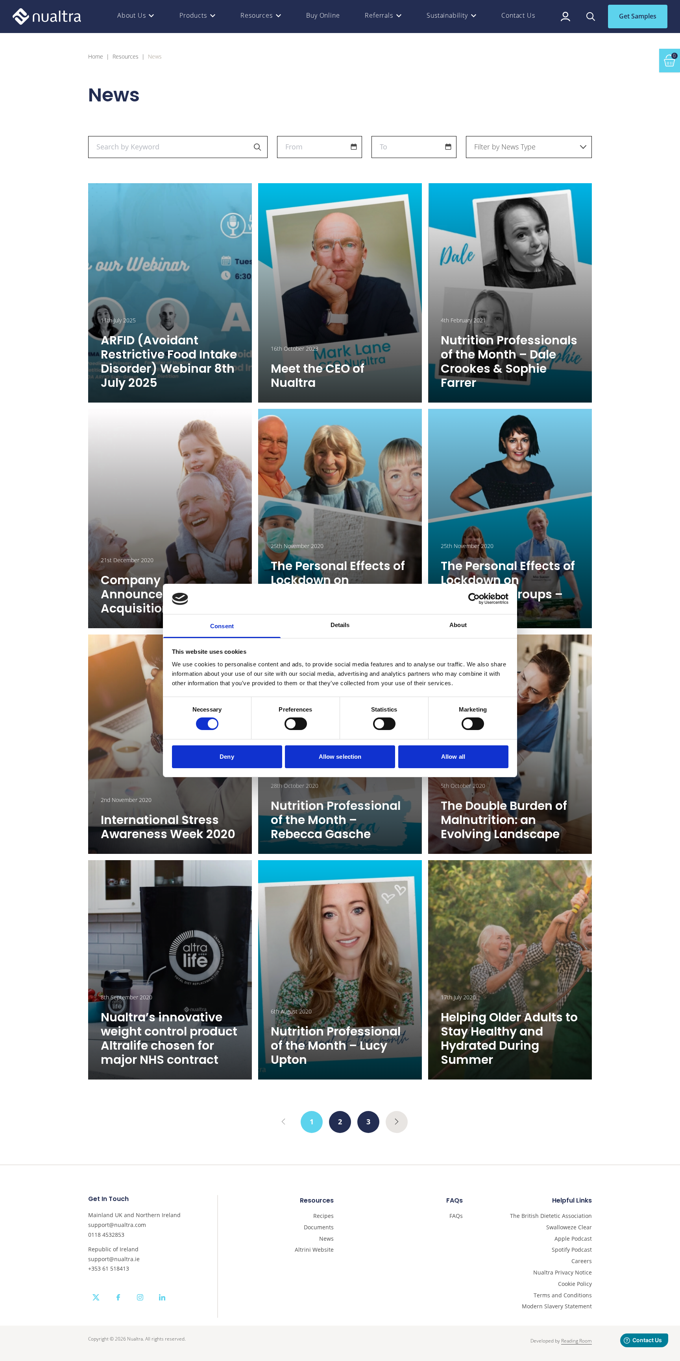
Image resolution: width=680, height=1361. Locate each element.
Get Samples (637, 16)
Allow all (453, 756)
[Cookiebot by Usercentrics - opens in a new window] (474, 599)
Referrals (379, 15)
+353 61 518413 (108, 1268)
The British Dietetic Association (551, 1216)
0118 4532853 (106, 1234)
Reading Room (576, 1340)
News (326, 1239)
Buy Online (323, 15)
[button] (354, 147)
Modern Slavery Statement (557, 1306)
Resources (256, 15)
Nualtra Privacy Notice (562, 1272)
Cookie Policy (575, 1284)
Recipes (323, 1216)
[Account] (565, 16)
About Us (131, 15)
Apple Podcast (573, 1239)
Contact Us (518, 15)
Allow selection (340, 756)
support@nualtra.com (117, 1225)
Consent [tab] (222, 626)
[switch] (296, 723)
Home (95, 56)
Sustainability (447, 15)
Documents (319, 1227)
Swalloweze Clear (569, 1227)
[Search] (590, 16)
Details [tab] (340, 625)
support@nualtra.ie (114, 1259)
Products (193, 15)
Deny (227, 756)
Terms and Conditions (563, 1295)
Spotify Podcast (572, 1250)
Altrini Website (314, 1250)
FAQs (456, 1216)
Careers (581, 1261)
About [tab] (458, 625)
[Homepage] (47, 16)
